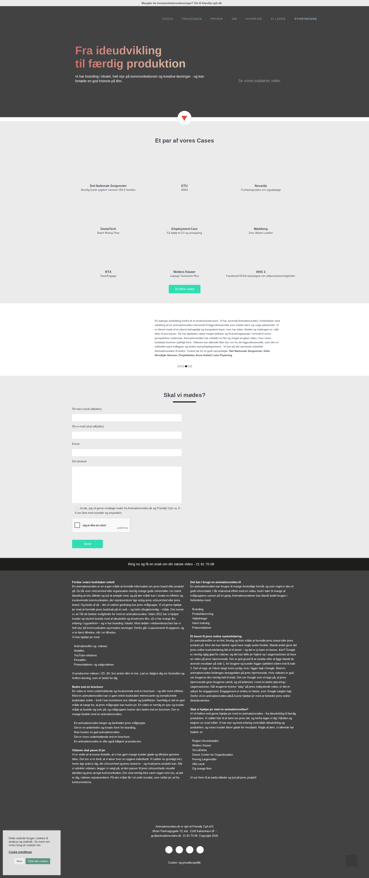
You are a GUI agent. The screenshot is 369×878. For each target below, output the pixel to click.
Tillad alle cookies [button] (38, 861)
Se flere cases (184, 289)
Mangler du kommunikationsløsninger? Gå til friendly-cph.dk (182, 3)
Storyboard (305, 18)
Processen (192, 18)
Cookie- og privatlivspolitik (184, 857)
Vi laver (278, 18)
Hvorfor (254, 18)
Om (234, 18)
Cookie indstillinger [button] (20, 852)
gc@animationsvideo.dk (166, 830)
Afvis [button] (19, 861)
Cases (167, 18)
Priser (217, 18)
